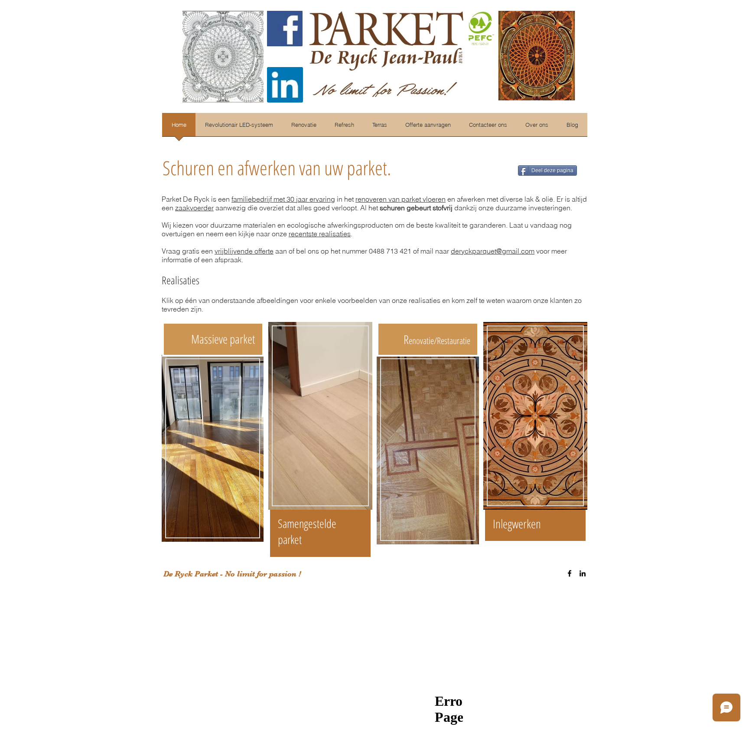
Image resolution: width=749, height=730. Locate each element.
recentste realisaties (320, 233)
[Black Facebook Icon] (569, 573)
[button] (536, 127)
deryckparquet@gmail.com (492, 251)
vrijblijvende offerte (244, 251)
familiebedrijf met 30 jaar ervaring (283, 199)
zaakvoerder (194, 207)
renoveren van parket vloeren (400, 199)
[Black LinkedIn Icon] (582, 573)
